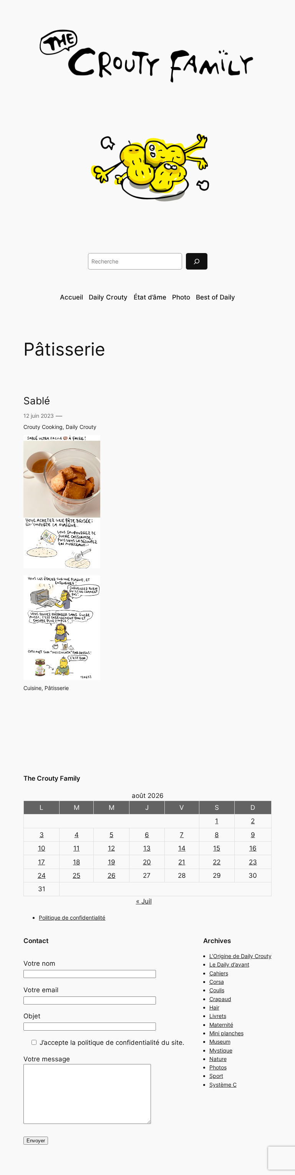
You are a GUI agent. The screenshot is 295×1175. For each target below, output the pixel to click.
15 (216, 848)
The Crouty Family (51, 778)
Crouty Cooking (43, 427)
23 (253, 862)
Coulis (216, 990)
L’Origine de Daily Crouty (240, 956)
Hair (214, 1007)
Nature (218, 1059)
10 (41, 848)
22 (216, 862)
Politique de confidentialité (72, 917)
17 (41, 862)
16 (253, 848)
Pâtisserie (57, 688)
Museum (219, 1041)
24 (42, 875)
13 (147, 848)
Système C (223, 1084)
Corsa (216, 981)
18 (76, 862)
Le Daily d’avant (229, 964)
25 (76, 875)
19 (111, 862)
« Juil (144, 901)
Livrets (217, 1016)
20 (147, 862)
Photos (218, 1067)
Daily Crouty (81, 427)
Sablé (36, 401)
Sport (216, 1075)
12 (111, 848)
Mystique (220, 1050)
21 (181, 862)
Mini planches (226, 1033)
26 (112, 875)
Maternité (221, 1024)
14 (182, 848)
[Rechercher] (196, 261)
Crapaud (220, 999)
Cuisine (32, 688)
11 (76, 848)
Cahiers (218, 973)
